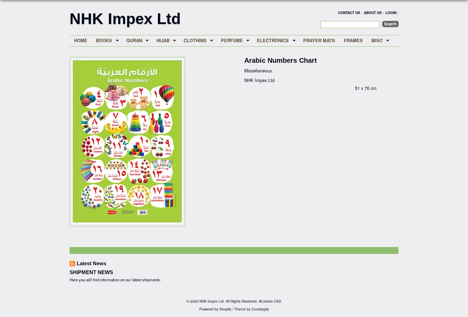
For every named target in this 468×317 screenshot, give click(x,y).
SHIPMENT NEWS (91, 272)
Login (390, 12)
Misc (375, 40)
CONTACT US (349, 12)
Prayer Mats (319, 40)
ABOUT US (373, 12)
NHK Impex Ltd (125, 18)
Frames (353, 40)
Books (102, 40)
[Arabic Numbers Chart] (127, 222)
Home (80, 40)
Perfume (230, 40)
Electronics (271, 40)
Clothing (193, 40)
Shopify (225, 309)
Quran (132, 40)
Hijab (161, 40)
